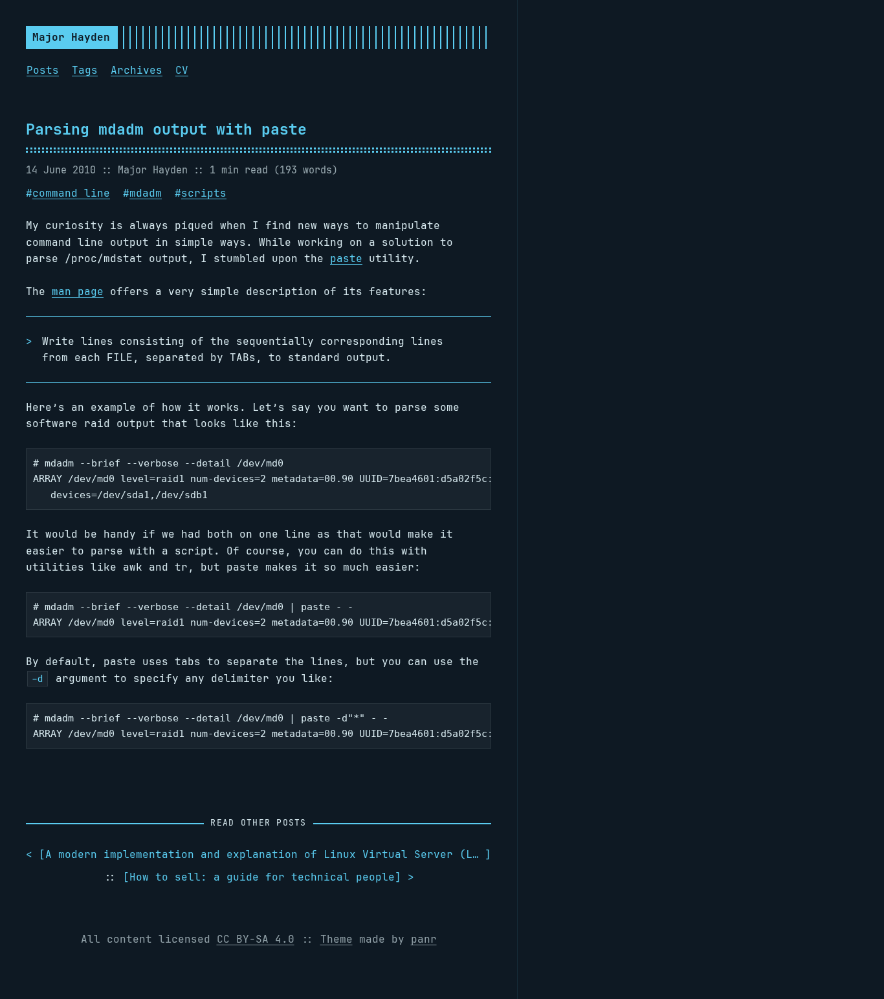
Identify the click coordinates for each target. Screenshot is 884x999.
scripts (204, 193)
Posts (43, 70)
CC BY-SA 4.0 (255, 939)
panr (424, 939)
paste (346, 258)
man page (78, 291)
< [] (258, 854)
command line (71, 193)
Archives (136, 70)
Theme (336, 939)
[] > (268, 877)
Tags (85, 70)
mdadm (145, 193)
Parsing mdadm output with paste (166, 129)
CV (181, 70)
